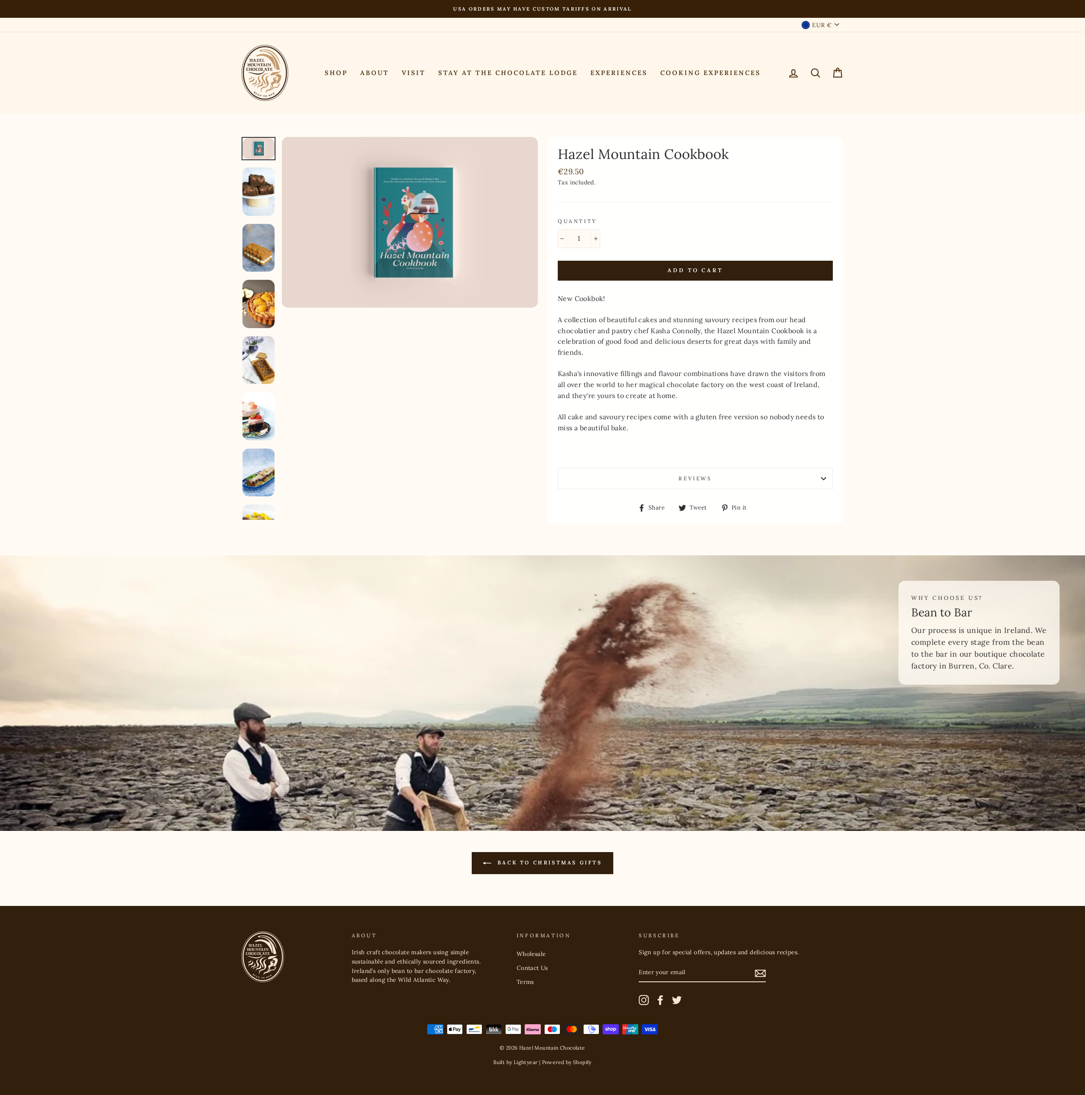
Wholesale (531, 954)
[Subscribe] (760, 972)
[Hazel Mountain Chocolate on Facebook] (660, 1000)
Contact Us (532, 968)
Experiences (619, 73)
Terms (525, 982)
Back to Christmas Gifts (548, 862)
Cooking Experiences (710, 73)
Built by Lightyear (515, 1062)
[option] (542, 9)
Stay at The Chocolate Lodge (508, 73)
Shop (336, 73)
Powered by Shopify (567, 1062)
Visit (414, 73)
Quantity (577, 221)
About (374, 73)
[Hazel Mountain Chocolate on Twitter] (677, 1000)
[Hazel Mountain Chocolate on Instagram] (644, 1000)
